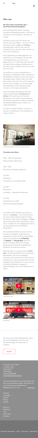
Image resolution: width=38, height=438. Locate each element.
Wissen (5, 400)
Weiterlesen (31, 387)
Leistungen (6, 395)
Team (32, 219)
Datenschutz (33, 431)
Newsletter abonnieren (8, 431)
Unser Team (7, 414)
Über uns (6, 407)
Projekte (5, 397)
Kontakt (5, 402)
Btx (19, 45)
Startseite (6, 393)
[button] (34, 6)
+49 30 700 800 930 (9, 373)
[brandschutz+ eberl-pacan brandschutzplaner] (13, 5)
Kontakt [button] (9, 351)
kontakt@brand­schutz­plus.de (12, 375)
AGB (18, 431)
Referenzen (6, 409)
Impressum (24, 431)
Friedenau (14, 215)
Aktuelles (6, 416)
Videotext (27, 45)
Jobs (4, 412)
